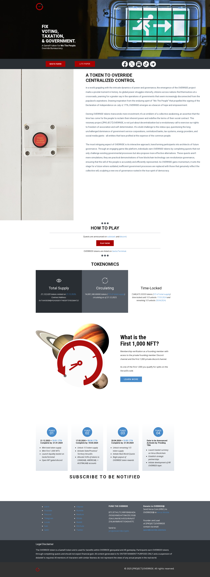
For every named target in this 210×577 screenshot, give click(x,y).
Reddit (79, 522)
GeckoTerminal (119, 251)
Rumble (79, 510)
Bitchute (80, 526)
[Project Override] (38, 570)
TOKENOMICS (150, 8)
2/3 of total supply (161, 294)
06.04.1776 (92, 440)
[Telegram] (153, 64)
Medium (80, 514)
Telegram (48, 518)
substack (111, 236)
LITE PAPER (84, 63)
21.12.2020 (71, 294)
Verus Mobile (163, 512)
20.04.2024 (160, 300)
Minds (79, 518)
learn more (131, 379)
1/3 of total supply (116, 294)
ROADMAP (167, 8)
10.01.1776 (57, 440)
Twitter (79, 530)
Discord (47, 514)
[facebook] (125, 64)
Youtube (48, 510)
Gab (46, 526)
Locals (47, 522)
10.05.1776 (128, 440)
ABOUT (117, 8)
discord (123, 236)
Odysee (79, 506)
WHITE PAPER (55, 64)
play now (105, 243)
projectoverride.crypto (119, 531)
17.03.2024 (162, 297)
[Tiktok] (146, 64)
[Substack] (139, 64)
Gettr (46, 530)
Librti (46, 506)
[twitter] (132, 64)
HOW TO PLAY (132, 8)
